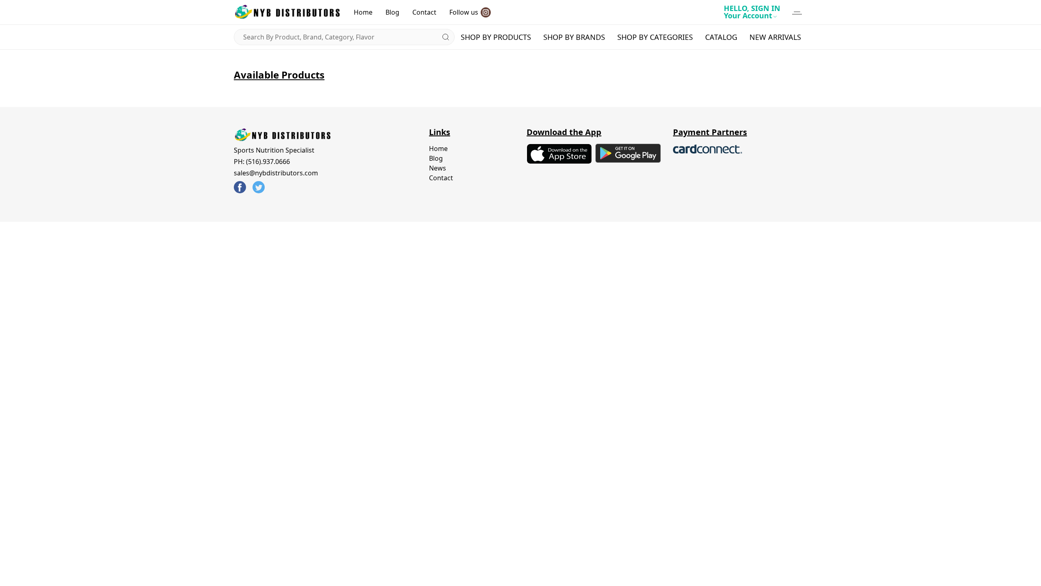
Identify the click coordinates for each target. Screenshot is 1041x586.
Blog (392, 12)
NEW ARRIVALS (775, 37)
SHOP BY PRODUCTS (496, 37)
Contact (424, 12)
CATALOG (721, 37)
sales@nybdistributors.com (276, 172)
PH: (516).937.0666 (262, 161)
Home (363, 12)
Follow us (463, 12)
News (437, 168)
